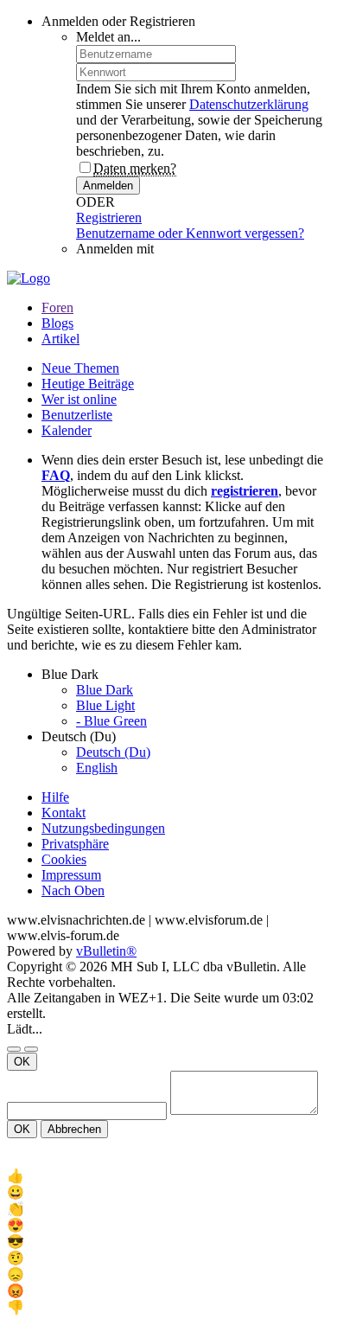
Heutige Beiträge (87, 383)
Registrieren (109, 217)
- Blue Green (111, 721)
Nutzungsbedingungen (103, 828)
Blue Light (105, 705)
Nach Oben (73, 890)
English (97, 767)
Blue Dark (104, 689)
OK (22, 1061)
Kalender (66, 430)
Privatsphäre (75, 843)
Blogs (57, 323)
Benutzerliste (76, 414)
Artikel (60, 338)
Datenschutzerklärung (248, 104)
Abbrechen (74, 1129)
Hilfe (55, 797)
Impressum (71, 874)
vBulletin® (106, 951)
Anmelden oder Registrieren (118, 21)
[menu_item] (168, 1176)
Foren (57, 307)
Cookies (63, 859)
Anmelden (108, 185)
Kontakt (63, 812)
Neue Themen (80, 368)
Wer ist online (79, 399)
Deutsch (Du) (113, 752)
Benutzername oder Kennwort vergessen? (190, 233)
